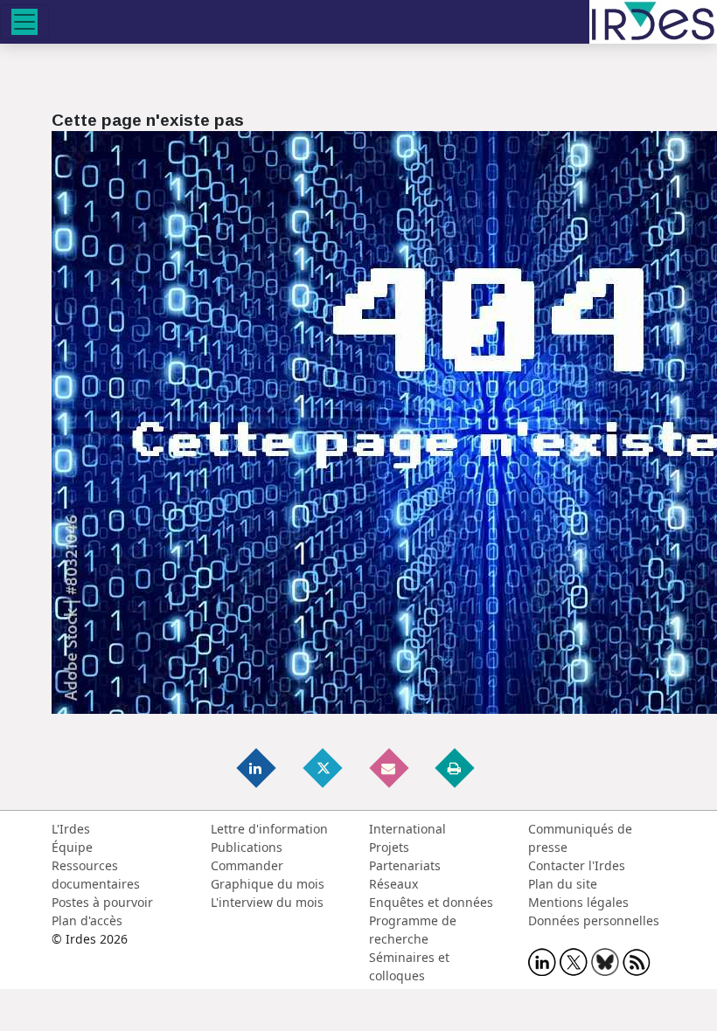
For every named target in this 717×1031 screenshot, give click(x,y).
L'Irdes (71, 828)
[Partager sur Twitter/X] (324, 767)
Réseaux (393, 883)
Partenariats (405, 865)
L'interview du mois (267, 902)
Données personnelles (593, 920)
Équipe (72, 847)
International (407, 828)
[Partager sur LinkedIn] (258, 767)
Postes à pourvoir (102, 902)
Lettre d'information (269, 828)
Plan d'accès (87, 920)
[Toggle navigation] (24, 21)
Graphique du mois (267, 883)
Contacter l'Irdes (576, 865)
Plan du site (562, 883)
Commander (247, 865)
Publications (246, 847)
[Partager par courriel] (390, 767)
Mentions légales (578, 902)
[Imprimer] (456, 767)
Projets (389, 847)
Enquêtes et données (431, 902)
